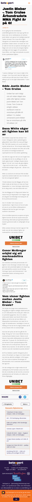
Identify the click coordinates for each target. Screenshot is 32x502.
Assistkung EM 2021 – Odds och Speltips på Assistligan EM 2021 (16, 452)
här (29, 497)
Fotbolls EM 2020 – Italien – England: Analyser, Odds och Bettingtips (17, 434)
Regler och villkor (11, 469)
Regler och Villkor (16, 246)
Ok (16, 499)
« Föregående (7, 404)
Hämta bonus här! (16, 243)
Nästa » (25, 404)
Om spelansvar (22, 469)
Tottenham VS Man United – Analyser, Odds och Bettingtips (15, 413)
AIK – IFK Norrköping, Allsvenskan (16, 418)
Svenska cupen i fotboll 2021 (15, 429)
